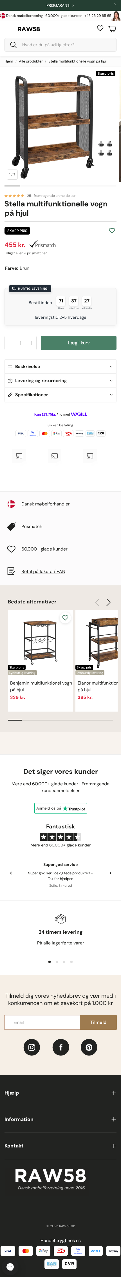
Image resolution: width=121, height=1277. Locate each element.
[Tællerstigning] (31, 343)
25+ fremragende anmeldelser (51, 195)
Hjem (9, 61)
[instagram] (31, 1047)
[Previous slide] (11, 873)
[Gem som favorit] (111, 230)
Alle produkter (31, 61)
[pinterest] (89, 1047)
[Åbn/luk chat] (10, 1266)
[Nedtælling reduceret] (10, 343)
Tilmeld (98, 1022)
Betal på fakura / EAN (43, 571)
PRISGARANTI (58, 5)
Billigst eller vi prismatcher (26, 253)
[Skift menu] (9, 29)
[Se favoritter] (100, 28)
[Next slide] (110, 873)
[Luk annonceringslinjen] (115, 4)
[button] (60, 44)
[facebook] (61, 1047)
